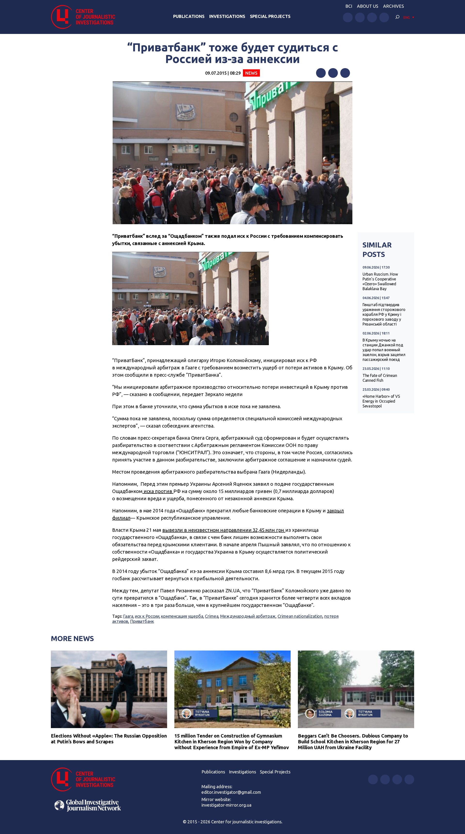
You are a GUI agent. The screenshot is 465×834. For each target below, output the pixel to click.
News (251, 73)
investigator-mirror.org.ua (226, 804)
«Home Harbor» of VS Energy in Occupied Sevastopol (381, 401)
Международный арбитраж (248, 616)
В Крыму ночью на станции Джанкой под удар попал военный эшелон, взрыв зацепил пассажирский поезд (384, 350)
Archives (393, 6)
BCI (348, 6)
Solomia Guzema (326, 713)
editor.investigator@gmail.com (231, 792)
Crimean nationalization (300, 616)
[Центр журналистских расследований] (86, 17)
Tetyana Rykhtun (202, 713)
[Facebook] (321, 73)
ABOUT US (367, 6)
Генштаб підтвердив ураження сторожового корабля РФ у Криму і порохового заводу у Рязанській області (384, 314)
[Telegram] (345, 73)
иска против (157, 491)
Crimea (211, 616)
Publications (188, 16)
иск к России (147, 616)
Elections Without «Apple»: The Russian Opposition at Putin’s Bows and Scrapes (109, 738)
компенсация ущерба (182, 616)
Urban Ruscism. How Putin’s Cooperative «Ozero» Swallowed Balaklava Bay (380, 281)
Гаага (128, 616)
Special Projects (270, 16)
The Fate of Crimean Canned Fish (380, 377)
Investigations (227, 16)
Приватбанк (142, 621)
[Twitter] (333, 73)
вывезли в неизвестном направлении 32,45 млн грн (223, 530)
